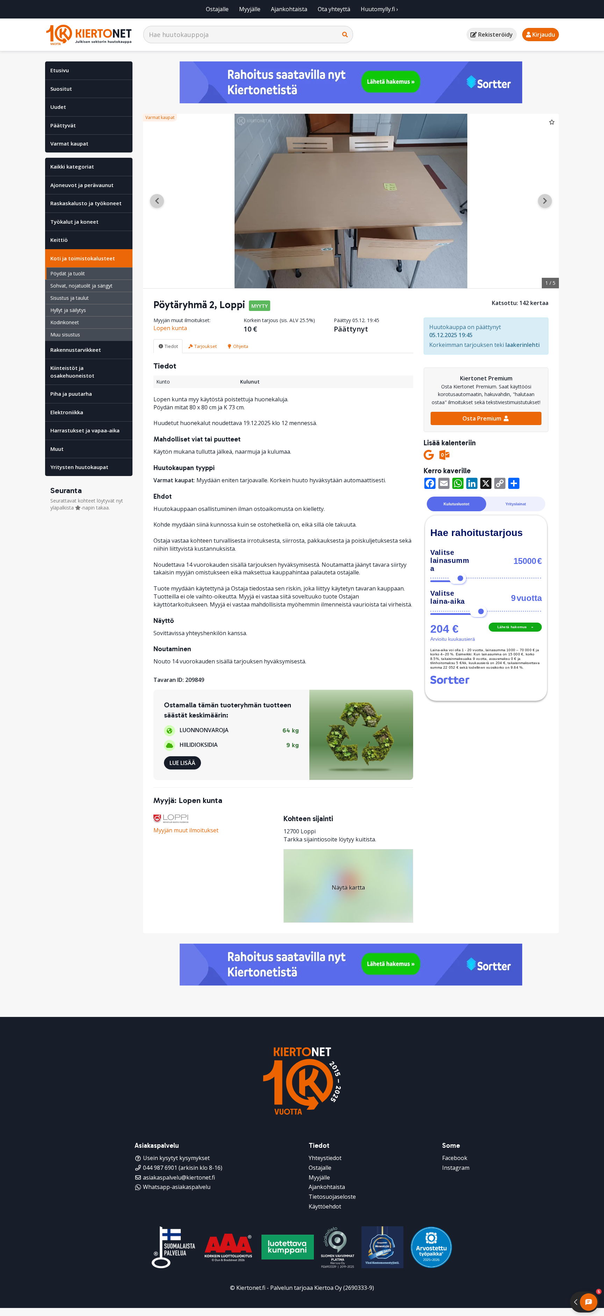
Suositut (61, 88)
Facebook (454, 1158)
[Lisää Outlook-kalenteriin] (444, 455)
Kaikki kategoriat (72, 166)
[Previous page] (157, 201)
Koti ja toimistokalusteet (82, 258)
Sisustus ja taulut (69, 298)
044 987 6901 (160, 1168)
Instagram (455, 1168)
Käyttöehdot (325, 1206)
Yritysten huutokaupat (79, 466)
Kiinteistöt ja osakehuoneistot (72, 371)
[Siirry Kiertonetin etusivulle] (88, 35)
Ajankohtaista (289, 9)
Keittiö (59, 239)
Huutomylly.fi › (379, 9)
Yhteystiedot (325, 1158)
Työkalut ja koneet (74, 221)
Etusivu (59, 70)
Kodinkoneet (64, 322)
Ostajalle (217, 9)
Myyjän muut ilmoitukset (185, 830)
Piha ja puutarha (71, 393)
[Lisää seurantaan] (552, 122)
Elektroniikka (66, 412)
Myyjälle (249, 9)
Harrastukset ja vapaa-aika (85, 430)
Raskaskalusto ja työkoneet (86, 203)
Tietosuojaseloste (332, 1196)
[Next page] (545, 201)
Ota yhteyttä (334, 9)
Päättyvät (63, 125)
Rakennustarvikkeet (75, 349)
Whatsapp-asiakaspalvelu (176, 1187)
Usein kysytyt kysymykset (176, 1158)
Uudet (58, 106)
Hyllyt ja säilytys (68, 310)
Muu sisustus (65, 334)
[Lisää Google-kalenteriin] (429, 455)
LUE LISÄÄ (182, 763)
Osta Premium (482, 418)
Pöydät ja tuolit (67, 273)
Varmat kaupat (69, 143)
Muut (57, 448)
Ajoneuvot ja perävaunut (82, 184)
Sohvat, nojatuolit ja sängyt (81, 285)
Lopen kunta (170, 328)
